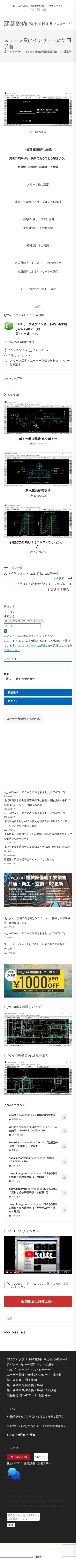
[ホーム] (5, 51)
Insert (38, 1556)
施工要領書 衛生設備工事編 (25, 1390)
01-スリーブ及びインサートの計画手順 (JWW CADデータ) (41, 326)
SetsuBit (40, 350)
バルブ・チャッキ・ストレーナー (29, 1369)
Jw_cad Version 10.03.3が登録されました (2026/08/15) (34, 813)
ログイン (10, 611)
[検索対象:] (69, 23)
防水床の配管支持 (38, 490)
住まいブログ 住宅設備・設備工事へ (29, 1463)
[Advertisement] (38, 76)
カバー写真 (27, 1364)
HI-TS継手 (35, 1359)
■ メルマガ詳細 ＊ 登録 (21, 1434)
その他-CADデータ (56, 1359)
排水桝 (56, 1374)
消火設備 (50, 1390)
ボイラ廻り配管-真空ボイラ (38, 439)
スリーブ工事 (15, 378)
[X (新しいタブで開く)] (32, 10)
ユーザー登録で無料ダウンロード (29, 1374)
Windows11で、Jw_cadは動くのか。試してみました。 (38, 1285)
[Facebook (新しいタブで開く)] (38, 10)
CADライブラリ (17, 1359)
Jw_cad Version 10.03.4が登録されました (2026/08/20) (34, 792)
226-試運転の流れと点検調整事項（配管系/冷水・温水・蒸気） (33, 1208)
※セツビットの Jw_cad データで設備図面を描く (36, 1426)
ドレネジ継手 (45, 1364)
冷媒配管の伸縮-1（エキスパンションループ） (38, 544)
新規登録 (13, 692)
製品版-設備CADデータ (22, 1395)
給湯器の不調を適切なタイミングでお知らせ (29, 859)
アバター (13, 1364)
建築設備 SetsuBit (26, 23)
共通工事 (66, 51)
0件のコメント (18, 355)
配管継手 (44, 1395)
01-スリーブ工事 (16, 360)
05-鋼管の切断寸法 (44, 1114)
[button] (38, 1474)
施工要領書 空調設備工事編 (25, 1385)
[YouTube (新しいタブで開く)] (43, 10)
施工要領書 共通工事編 (22, 1380)
